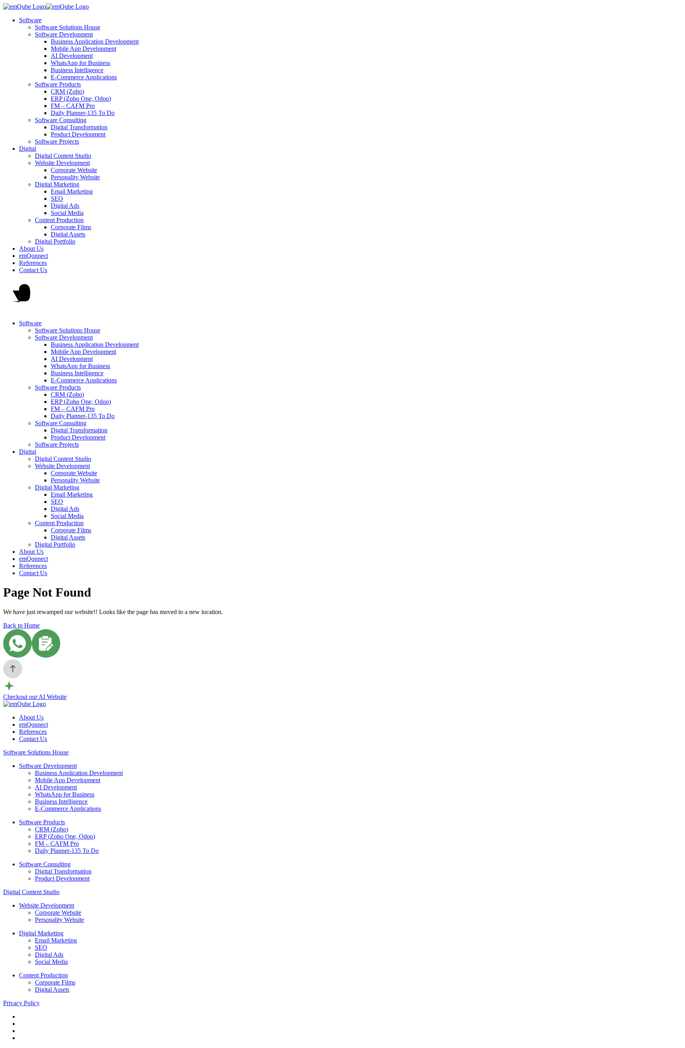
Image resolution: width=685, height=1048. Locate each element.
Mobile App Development (83, 48)
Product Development (78, 134)
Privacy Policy (21, 1003)
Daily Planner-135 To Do (83, 112)
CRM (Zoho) (67, 91)
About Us (31, 248)
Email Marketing (72, 191)
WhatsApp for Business (80, 63)
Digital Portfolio (55, 241)
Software (30, 20)
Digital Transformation (79, 127)
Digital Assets (68, 234)
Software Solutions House (67, 27)
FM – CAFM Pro (73, 105)
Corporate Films (71, 227)
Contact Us (33, 270)
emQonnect (33, 255)
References (33, 262)
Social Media (67, 212)
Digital (27, 148)
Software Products (58, 84)
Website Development (62, 162)
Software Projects (57, 141)
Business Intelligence (77, 70)
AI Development (72, 55)
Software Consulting (60, 120)
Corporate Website (74, 170)
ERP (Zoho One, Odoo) (81, 98)
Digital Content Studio (63, 155)
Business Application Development (95, 41)
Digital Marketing (57, 184)
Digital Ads (65, 205)
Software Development (64, 34)
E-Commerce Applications (84, 77)
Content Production (59, 220)
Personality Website (75, 177)
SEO (57, 198)
